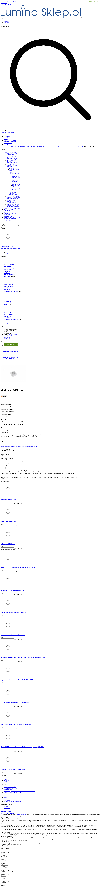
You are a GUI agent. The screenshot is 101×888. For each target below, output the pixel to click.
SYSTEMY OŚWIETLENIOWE (11, 202)
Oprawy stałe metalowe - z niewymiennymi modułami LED (16, 182)
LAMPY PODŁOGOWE (13, 196)
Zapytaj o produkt (5, 446)
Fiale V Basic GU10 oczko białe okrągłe (13, 769)
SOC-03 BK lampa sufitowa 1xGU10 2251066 (15, 702)
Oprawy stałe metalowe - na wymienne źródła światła (16, 176)
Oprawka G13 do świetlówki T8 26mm (9, 302)
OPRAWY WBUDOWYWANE (12, 167)
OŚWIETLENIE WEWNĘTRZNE (12, 152)
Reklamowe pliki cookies (6, 836)
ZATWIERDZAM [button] (5, 841)
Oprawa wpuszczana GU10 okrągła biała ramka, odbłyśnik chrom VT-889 (23, 657)
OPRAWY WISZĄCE (12, 162)
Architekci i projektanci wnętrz (10, 351)
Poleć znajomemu (13, 446)
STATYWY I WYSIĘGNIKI (13, 206)
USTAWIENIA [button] (4, 845)
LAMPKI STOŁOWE (12, 194)
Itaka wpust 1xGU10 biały (9, 499)
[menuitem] (52, 136)
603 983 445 (14, 1)
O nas (5, 777)
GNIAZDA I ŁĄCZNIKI (13, 204)
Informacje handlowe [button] (6, 468)
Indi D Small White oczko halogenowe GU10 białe (16, 724)
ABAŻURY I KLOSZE (12, 205)
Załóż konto (6, 22)
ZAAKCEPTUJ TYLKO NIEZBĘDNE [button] (10, 847)
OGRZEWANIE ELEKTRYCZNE (12, 217)
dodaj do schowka (5, 432)
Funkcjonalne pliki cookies (7, 828)
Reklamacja (6, 806)
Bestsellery (3, 256)
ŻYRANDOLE (10, 164)
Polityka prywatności (8, 781)
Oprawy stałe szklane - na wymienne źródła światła (16, 187)
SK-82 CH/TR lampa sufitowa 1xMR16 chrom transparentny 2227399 (22, 747)
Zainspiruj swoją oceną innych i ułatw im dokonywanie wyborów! (19, 791)
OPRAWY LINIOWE (12, 158)
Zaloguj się (6, 21)
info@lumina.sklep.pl (6, 4)
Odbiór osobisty (7, 800)
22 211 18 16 (7, 338)
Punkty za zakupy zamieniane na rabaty (13, 792)
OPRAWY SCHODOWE (13, 200)
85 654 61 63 (7, 1)
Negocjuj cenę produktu (23, 446)
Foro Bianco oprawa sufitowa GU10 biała (13, 612)
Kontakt (2, 326)
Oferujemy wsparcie (8, 789)
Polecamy (3, 228)
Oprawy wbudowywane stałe (14, 173)
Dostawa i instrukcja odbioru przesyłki (13, 801)
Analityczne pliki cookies (6, 832)
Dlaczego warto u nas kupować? (11, 788)
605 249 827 (4, 3)
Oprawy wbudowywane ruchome (13, 192)
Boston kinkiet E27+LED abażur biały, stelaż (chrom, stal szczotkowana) (10, 248)
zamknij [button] (2, 849)
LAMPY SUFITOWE (12, 153)
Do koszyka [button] (19, 503)
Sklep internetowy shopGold (7, 813)
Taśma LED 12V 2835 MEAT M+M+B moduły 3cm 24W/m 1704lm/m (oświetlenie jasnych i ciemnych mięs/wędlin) (9, 270)
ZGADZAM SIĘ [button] (5, 817)
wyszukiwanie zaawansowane (8, 132)
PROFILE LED (7, 212)
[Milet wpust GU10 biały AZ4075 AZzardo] (13, 386)
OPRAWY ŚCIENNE (12, 165)
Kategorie (3, 149)
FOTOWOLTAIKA (8, 216)
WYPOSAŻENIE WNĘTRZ (10, 218)
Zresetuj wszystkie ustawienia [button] (7, 886)
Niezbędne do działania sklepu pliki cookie (12, 824)
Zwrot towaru (7, 808)
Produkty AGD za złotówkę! (10, 787)
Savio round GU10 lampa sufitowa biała (13, 635)
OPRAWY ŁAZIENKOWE (13, 197)
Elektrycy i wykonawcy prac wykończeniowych (10, 358)
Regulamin (6, 780)
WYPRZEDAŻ (7, 220)
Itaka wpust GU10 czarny (8, 544)
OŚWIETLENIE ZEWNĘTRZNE (12, 208)
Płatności (6, 797)
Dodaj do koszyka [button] (5, 430)
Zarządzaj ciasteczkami (6, 811)
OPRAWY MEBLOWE (12, 198)
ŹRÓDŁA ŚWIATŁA (9, 209)
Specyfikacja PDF (33, 446)
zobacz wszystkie (5, 253)
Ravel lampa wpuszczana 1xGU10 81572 (13, 590)
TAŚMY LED (7, 210)
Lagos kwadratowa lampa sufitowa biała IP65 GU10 (17, 680)
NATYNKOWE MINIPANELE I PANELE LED (13, 156)
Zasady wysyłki (7, 798)
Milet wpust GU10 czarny (8, 521)
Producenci (3, 224)
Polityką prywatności (21, 814)
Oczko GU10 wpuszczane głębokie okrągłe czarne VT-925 (18, 567)
